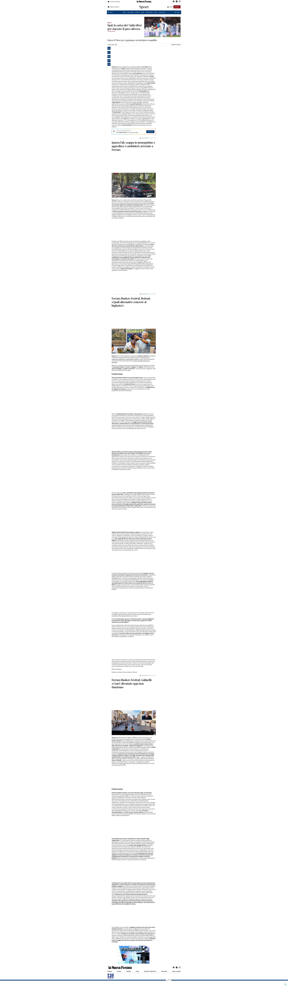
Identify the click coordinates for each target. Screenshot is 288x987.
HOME (124, 12)
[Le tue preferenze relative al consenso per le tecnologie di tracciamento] (285, 984)
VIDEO (155, 12)
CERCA (178, 12)
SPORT (142, 12)
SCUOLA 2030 (162, 12)
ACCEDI (171, 7)
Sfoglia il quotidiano (114, 7)
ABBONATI (177, 7)
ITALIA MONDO (130, 12)
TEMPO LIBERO (149, 12)
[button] (134, 955)
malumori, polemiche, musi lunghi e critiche (125, 359)
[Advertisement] (123, 56)
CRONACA (137, 12)
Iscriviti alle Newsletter (115, 1)
